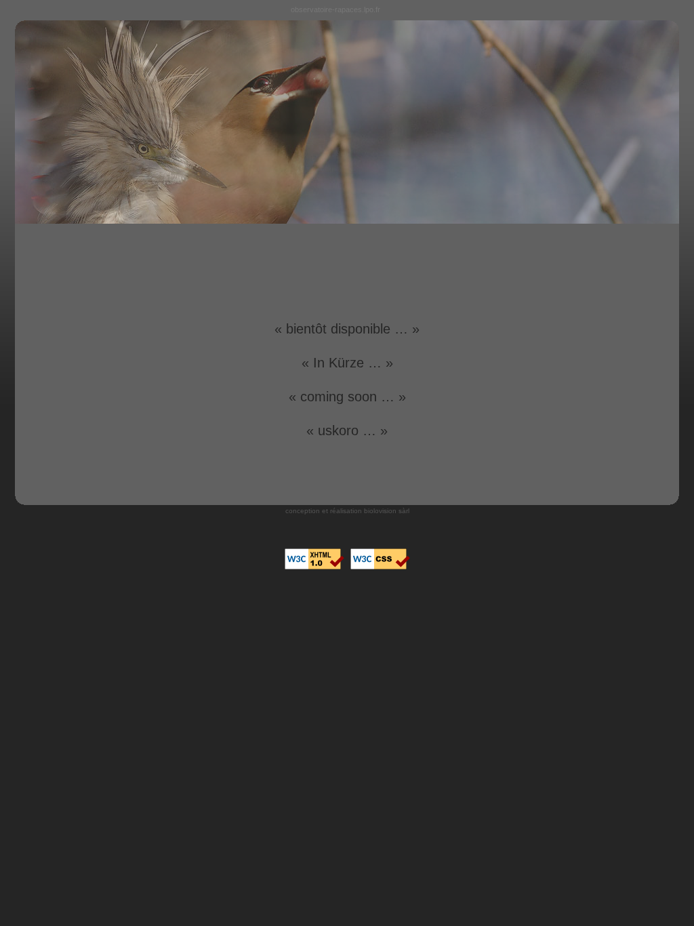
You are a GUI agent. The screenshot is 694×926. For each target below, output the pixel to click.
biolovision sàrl (386, 511)
